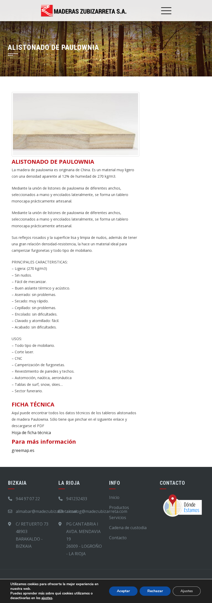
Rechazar (155, 591)
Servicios (117, 517)
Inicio (114, 497)
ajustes (46, 598)
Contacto (118, 538)
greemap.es (23, 450)
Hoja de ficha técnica (31, 432)
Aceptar (123, 591)
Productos (119, 507)
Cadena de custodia (128, 527)
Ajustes (186, 591)
